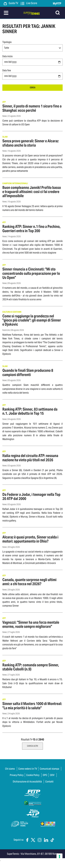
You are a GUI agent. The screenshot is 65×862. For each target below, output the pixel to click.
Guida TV (13, 3)
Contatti (49, 781)
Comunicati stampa (49, 768)
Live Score (31, 3)
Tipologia (7, 42)
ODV (52, 775)
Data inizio (7, 56)
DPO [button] (45, 775)
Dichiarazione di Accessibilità (27, 781)
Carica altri (32, 746)
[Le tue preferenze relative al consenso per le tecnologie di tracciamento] (59, 856)
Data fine (6, 70)
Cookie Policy (32, 775)
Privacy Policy (17, 775)
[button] (32, 47)
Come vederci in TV (27, 768)
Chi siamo (10, 768)
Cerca (32, 87)
